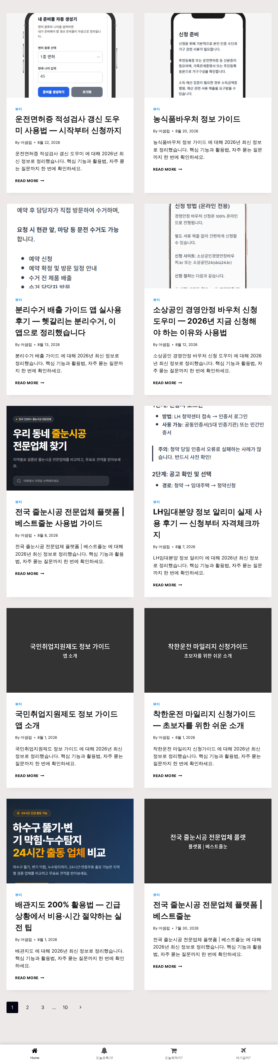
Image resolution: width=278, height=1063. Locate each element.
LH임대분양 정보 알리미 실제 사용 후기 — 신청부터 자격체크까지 (207, 523)
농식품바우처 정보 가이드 (197, 118)
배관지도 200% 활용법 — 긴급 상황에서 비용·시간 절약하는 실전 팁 (68, 916)
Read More (28, 181)
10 (65, 1007)
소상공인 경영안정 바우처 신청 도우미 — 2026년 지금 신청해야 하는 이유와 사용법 (205, 321)
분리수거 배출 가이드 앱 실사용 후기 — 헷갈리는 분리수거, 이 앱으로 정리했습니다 (68, 321)
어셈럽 (26, 142)
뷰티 (18, 109)
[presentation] (70, 55)
